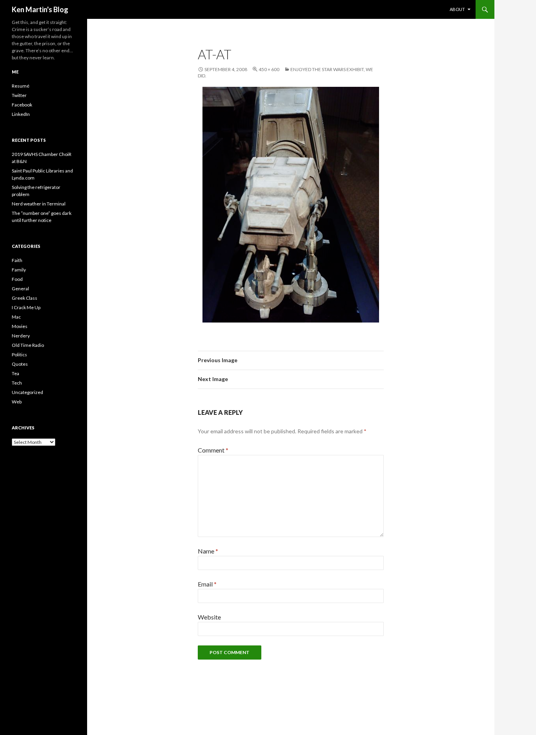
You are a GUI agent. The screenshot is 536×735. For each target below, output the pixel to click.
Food (17, 279)
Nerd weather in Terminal (39, 204)
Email (207, 584)
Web (17, 402)
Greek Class (24, 298)
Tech (17, 383)
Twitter (19, 95)
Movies (19, 326)
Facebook (22, 105)
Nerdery (21, 336)
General (20, 288)
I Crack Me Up (26, 307)
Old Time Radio (28, 345)
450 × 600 (269, 69)
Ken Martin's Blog (40, 9)
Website (209, 617)
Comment (213, 450)
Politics (19, 354)
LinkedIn (21, 114)
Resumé (20, 86)
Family (19, 270)
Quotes (20, 364)
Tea (15, 373)
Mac (16, 317)
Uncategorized (27, 392)
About (457, 9)
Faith (17, 260)
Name (208, 551)
